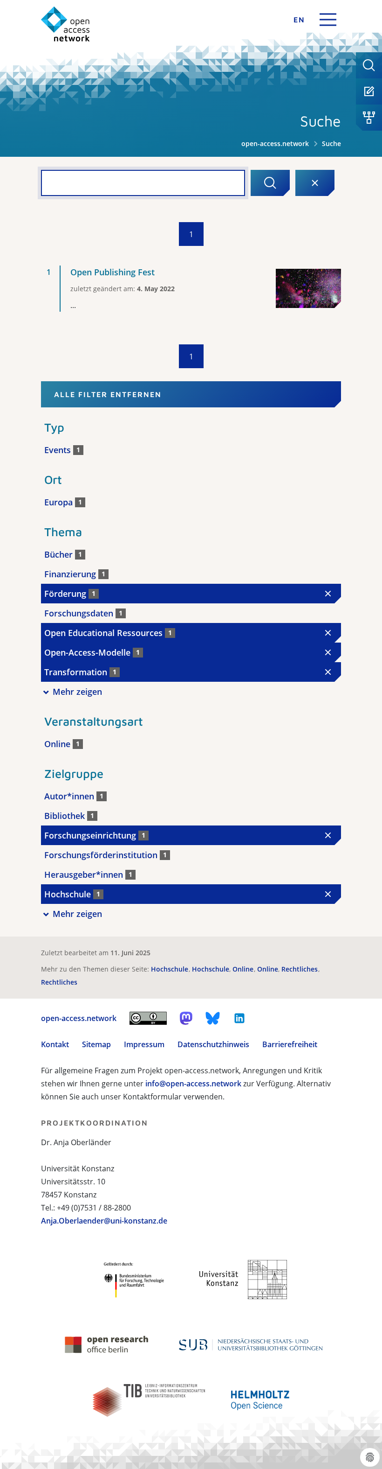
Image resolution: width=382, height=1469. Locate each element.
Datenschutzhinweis (213, 1044)
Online (243, 969)
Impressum (144, 1044)
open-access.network (275, 143)
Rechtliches (300, 969)
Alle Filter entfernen (108, 394)
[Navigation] (328, 20)
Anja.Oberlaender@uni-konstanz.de (104, 1221)
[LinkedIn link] (239, 1018)
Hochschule (170, 969)
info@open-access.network (193, 1083)
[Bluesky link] (213, 1018)
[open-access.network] (65, 24)
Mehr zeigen (77, 691)
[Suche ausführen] (270, 183)
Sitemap (96, 1044)
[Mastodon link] (186, 1018)
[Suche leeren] (314, 183)
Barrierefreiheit (289, 1044)
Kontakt (55, 1044)
